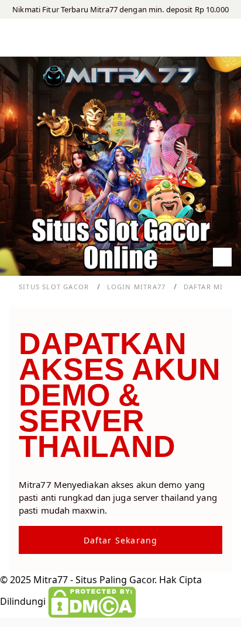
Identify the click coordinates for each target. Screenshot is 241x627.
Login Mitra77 (137, 286)
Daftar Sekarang (121, 540)
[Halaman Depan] (120, 37)
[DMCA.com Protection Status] (92, 601)
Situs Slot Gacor (55, 286)
